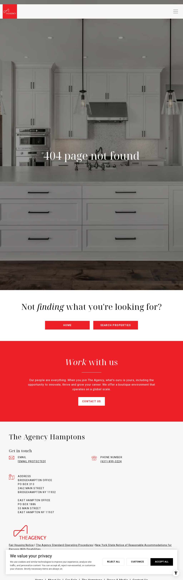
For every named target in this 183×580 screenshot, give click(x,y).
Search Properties (115, 325)
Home (67, 325)
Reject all (113, 561)
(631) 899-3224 (111, 461)
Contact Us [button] (91, 401)
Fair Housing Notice (21, 545)
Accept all (162, 561)
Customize (137, 561)
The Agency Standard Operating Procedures (64, 545)
